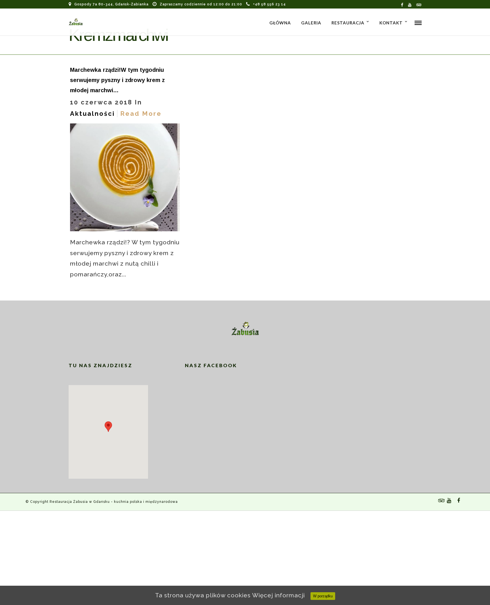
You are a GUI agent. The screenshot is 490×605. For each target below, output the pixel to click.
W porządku (323, 596)
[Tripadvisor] (419, 4)
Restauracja (347, 22)
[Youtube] (410, 4)
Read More (141, 113)
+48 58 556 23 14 (269, 4)
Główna (280, 22)
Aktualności (92, 113)
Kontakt (391, 22)
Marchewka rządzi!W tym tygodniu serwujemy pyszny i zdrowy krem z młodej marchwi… (117, 80)
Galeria (311, 22)
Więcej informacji (278, 595)
